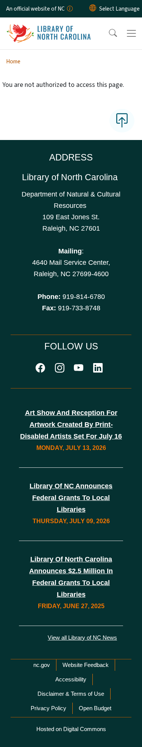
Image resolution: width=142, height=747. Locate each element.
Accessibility (70, 679)
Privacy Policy (48, 708)
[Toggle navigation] (131, 33)
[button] (108, 33)
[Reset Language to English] (92, 8)
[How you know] (69, 8)
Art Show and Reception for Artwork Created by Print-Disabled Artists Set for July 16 (71, 424)
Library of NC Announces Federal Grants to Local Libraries (71, 497)
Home (13, 61)
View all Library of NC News (82, 637)
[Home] (48, 26)
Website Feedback (85, 665)
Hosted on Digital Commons (71, 729)
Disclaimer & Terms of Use (70, 693)
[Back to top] (121, 120)
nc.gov (41, 665)
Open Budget (95, 708)
